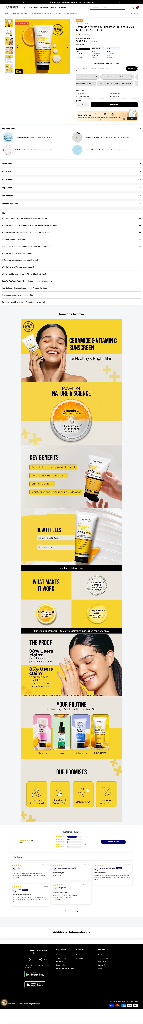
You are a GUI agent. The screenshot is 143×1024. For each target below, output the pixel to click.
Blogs (100, 968)
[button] (60, 837)
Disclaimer (79, 958)
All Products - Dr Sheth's (20, 14)
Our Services (102, 955)
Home (7, 14)
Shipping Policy (103, 958)
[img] (16, 865)
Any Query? (102, 962)
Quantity (78, 101)
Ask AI (132, 68)
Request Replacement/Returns (66, 968)
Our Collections (81, 955)
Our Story (59, 955)
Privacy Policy (60, 965)
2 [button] (69, 911)
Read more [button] (15, 877)
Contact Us (101, 965)
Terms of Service (61, 958)
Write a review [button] (113, 842)
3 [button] (72, 911)
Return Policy (60, 962)
